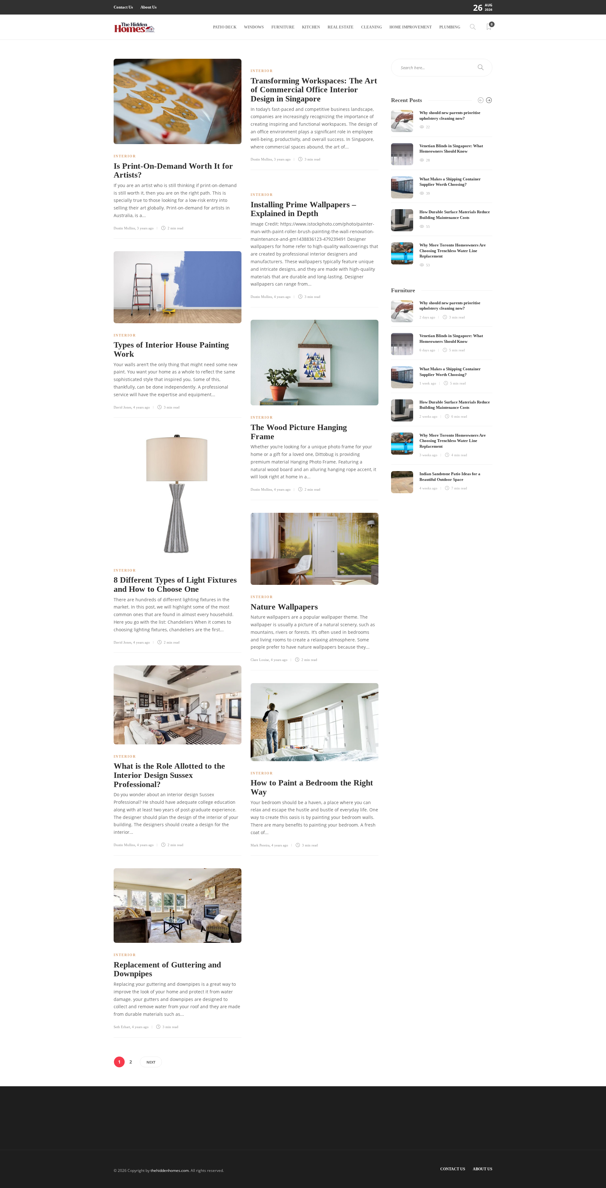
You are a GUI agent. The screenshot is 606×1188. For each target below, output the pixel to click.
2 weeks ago (428, 416)
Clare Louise (260, 660)
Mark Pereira (260, 845)
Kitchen (311, 27)
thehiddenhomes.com (170, 1170)
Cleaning (371, 27)
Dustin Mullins (124, 228)
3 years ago (145, 228)
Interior (125, 156)
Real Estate (341, 27)
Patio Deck (224, 27)
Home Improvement (410, 27)
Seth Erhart (122, 1027)
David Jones (122, 407)
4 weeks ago (428, 488)
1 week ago (427, 383)
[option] (441, 189)
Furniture (282, 27)
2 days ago (427, 317)
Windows (254, 27)
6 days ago (427, 350)
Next (150, 1062)
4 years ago (282, 297)
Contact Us (123, 7)
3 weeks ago (428, 455)
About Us (148, 7)
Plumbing (449, 27)
